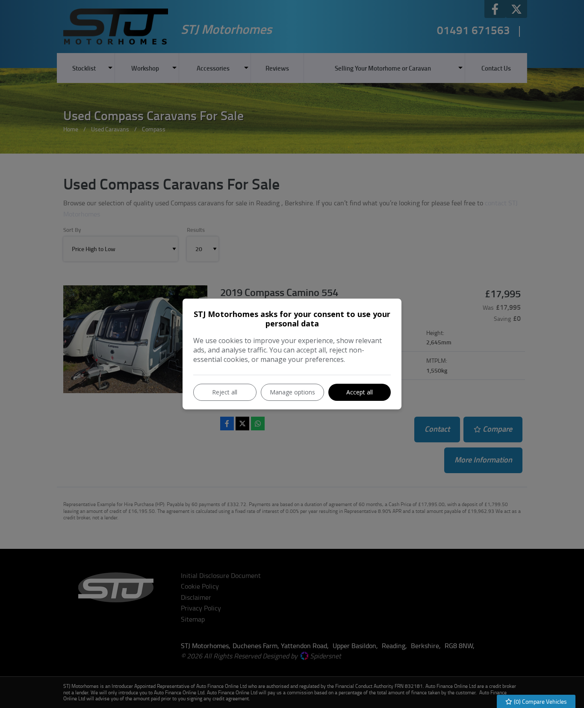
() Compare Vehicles (540, 701)
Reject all (224, 392)
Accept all (359, 392)
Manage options (292, 392)
